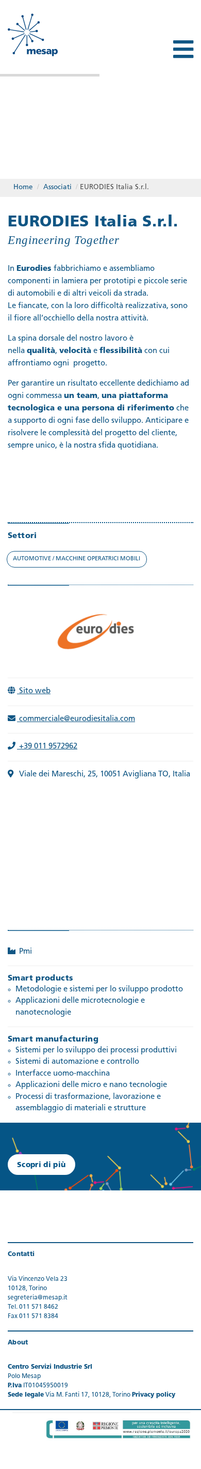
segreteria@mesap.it (38, 1298)
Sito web (34, 691)
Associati (57, 187)
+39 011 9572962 (47, 747)
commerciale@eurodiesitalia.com (76, 719)
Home (23, 187)
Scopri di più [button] (41, 1165)
